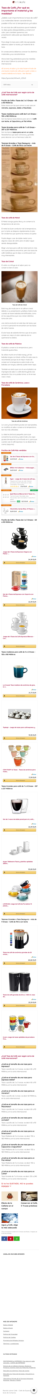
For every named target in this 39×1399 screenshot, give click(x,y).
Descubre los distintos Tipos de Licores (16, 1371)
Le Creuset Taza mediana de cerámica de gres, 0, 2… (19, 686)
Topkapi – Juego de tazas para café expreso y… (19, 727)
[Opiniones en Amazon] (14, 486)
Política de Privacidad (10, 1334)
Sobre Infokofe (8, 1325)
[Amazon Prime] (20, 459)
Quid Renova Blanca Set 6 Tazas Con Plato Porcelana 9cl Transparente (23, 494)
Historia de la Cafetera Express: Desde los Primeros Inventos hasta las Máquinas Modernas (19, 1366)
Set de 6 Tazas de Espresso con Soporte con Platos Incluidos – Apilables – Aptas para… (23, 456)
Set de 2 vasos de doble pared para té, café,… (18, 819)
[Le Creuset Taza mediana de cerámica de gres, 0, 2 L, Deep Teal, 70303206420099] (19, 671)
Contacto (6, 1331)
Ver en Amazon (20, 562)
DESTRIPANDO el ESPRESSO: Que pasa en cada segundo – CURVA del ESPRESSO (19, 1362)
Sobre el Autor (8, 1328)
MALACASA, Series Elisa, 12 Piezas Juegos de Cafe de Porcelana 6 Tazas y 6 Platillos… (23, 509)
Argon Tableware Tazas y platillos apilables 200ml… (18, 862)
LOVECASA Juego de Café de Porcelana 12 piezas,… (17, 905)
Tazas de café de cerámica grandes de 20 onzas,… (17, 953)
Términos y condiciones (11, 1343)
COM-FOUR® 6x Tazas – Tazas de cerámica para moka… (19, 770)
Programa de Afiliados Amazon (13, 1340)
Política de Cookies (9, 1337)
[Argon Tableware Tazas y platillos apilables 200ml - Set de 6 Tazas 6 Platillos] (19, 848)
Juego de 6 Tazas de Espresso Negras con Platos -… (17, 553)
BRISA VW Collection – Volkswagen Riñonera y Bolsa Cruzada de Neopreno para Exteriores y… (23, 468)
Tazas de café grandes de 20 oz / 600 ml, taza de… (19, 996)
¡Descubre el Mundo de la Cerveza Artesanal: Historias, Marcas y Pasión (18, 1379)
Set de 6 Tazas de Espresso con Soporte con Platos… (18, 595)
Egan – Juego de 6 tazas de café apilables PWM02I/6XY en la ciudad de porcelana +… (23, 479)
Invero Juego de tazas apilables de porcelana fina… (18, 1038)
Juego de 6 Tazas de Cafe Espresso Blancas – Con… (18, 637)
